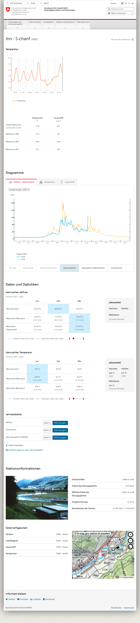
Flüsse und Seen (35, 22)
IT (129, 3)
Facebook (50, 599)
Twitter (11, 599)
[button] (70, 338)
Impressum (129, 607)
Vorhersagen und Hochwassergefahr (15, 23)
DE (122, 3)
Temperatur (11, 429)
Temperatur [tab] (49, 182)
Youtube (24, 599)
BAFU (46, 3)
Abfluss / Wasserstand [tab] (23, 182)
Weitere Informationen (65, 22)
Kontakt (113, 3)
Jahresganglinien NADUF (17, 437)
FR (126, 3)
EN (132, 3)
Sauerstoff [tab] (70, 182)
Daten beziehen (15, 445)
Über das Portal (83, 22)
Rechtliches (116, 607)
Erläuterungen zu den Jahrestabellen (25, 450)
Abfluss (9, 422)
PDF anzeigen (60, 423)
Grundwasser (49, 22)
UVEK (32, 3)
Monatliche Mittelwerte (93, 268)
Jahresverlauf (69, 268)
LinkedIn (37, 599)
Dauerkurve (116, 268)
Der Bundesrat (16, 3)
